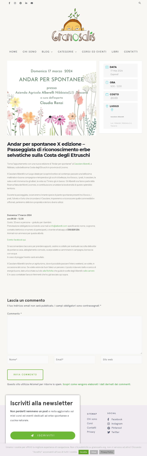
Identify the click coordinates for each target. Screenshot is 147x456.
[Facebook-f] (9, 3)
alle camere (89, 271)
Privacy (91, 431)
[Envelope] (31, 3)
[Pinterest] (20, 3)
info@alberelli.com (58, 226)
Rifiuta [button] (94, 452)
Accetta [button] (83, 452)
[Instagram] (15, 3)
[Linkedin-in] (26, 3)
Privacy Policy (107, 452)
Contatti (91, 427)
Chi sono (92, 419)
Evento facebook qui (16, 240)
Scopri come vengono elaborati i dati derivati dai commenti (96, 384)
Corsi (90, 423)
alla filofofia (48, 271)
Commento (14, 313)
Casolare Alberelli (82, 164)
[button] (139, 3)
